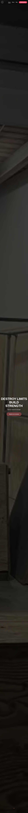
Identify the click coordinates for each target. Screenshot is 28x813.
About (13, 2)
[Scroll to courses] (14, 809)
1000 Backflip (23, 2)
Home (9, 2)
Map (17, 2)
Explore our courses (14, 414)
